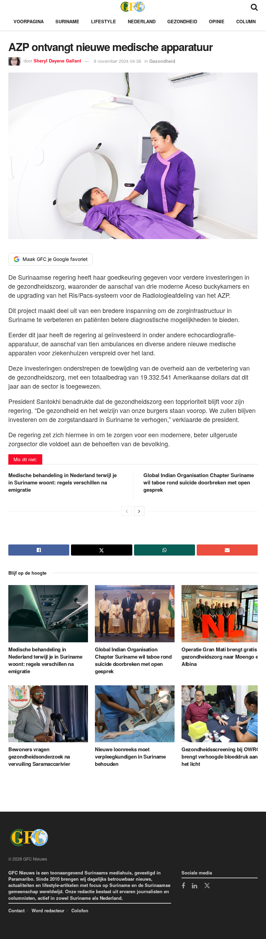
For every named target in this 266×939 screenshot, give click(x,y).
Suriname (67, 21)
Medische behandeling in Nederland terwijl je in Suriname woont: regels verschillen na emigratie (62, 482)
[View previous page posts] (127, 511)
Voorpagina (29, 21)
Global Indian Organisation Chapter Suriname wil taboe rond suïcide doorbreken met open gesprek (198, 482)
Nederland (142, 21)
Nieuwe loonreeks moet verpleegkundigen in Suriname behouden (130, 756)
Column (246, 21)
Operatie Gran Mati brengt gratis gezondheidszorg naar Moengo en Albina (221, 656)
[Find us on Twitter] (207, 886)
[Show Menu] (11, 6)
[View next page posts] (139, 511)
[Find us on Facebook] (183, 886)
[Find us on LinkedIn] (194, 886)
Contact (16, 910)
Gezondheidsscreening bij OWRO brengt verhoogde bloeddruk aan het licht (220, 756)
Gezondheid (182, 21)
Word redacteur (48, 910)
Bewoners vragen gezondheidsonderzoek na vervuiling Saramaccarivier (39, 756)
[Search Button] (254, 6)
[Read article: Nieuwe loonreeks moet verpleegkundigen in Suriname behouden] (135, 713)
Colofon (79, 910)
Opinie (216, 21)
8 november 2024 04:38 (117, 61)
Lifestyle (103, 21)
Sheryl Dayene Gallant (57, 61)
